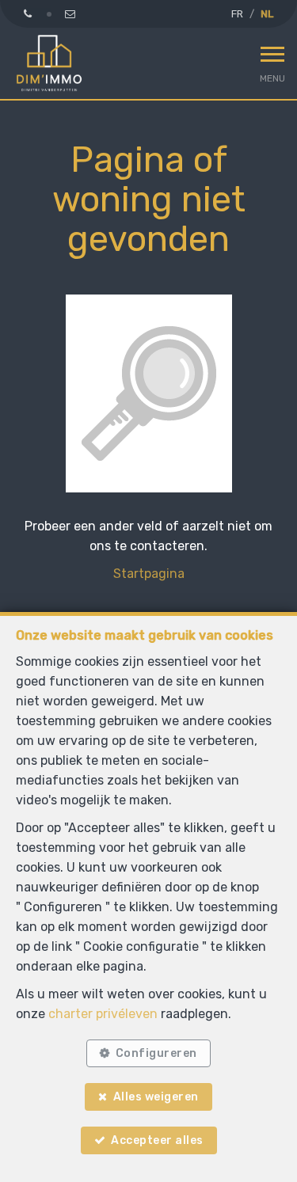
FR (237, 14)
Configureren (156, 1053)
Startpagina (149, 573)
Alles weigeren (156, 1097)
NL (267, 14)
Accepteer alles (157, 1140)
